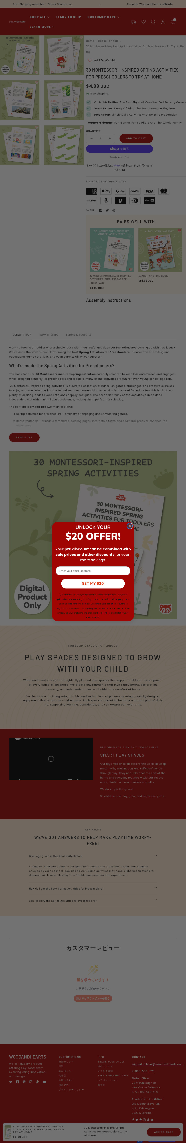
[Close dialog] (129, 526)
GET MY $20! (93, 583)
